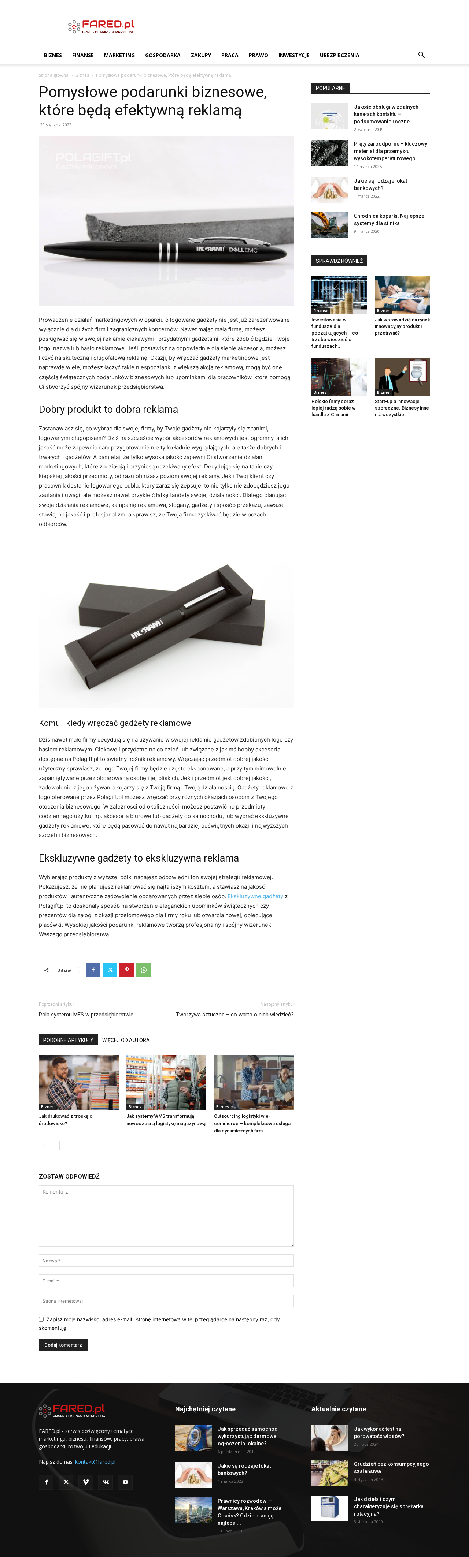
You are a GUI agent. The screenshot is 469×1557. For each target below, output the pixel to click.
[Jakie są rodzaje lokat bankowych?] (329, 190)
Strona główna (54, 75)
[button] (421, 55)
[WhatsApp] (143, 970)
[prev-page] (43, 1145)
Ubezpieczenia (339, 55)
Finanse (83, 55)
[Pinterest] (126, 970)
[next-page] (55, 1145)
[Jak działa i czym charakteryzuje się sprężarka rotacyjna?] (329, 1508)
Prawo (258, 55)
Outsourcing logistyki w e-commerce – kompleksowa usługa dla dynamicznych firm (252, 1123)
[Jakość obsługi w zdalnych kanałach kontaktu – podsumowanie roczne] (329, 116)
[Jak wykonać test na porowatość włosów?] (329, 1438)
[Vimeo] (85, 1482)
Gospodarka (163, 55)
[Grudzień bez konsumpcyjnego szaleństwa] (329, 1473)
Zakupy (201, 55)
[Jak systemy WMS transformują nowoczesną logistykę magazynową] (166, 1082)
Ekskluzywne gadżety (255, 896)
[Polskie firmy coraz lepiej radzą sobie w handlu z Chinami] (339, 377)
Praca (230, 55)
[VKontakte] (105, 1482)
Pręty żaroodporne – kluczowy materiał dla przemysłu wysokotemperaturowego (390, 151)
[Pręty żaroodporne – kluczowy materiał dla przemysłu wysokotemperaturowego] (329, 153)
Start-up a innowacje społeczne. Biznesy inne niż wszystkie (402, 408)
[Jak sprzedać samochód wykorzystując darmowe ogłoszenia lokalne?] (193, 1438)
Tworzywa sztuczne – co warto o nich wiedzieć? (235, 1014)
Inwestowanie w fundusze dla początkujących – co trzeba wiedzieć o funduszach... (334, 333)
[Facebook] (93, 970)
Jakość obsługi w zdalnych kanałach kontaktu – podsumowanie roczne (386, 114)
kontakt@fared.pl (95, 1461)
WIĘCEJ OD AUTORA (126, 1040)
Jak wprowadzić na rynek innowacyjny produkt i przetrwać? (402, 326)
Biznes (53, 55)
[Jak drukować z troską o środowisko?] (79, 1082)
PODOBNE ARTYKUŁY (68, 1040)
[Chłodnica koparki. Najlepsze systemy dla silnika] (329, 225)
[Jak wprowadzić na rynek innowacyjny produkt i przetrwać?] (403, 295)
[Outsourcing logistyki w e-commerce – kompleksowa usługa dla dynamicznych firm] (254, 1082)
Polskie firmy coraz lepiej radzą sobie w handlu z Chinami (333, 408)
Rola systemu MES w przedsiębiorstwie (86, 1014)
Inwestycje (294, 55)
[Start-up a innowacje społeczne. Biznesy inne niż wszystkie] (403, 377)
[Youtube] (125, 1482)
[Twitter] (110, 970)
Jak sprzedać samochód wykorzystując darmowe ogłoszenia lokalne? (248, 1436)
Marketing (119, 55)
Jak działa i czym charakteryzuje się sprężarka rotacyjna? (389, 1506)
